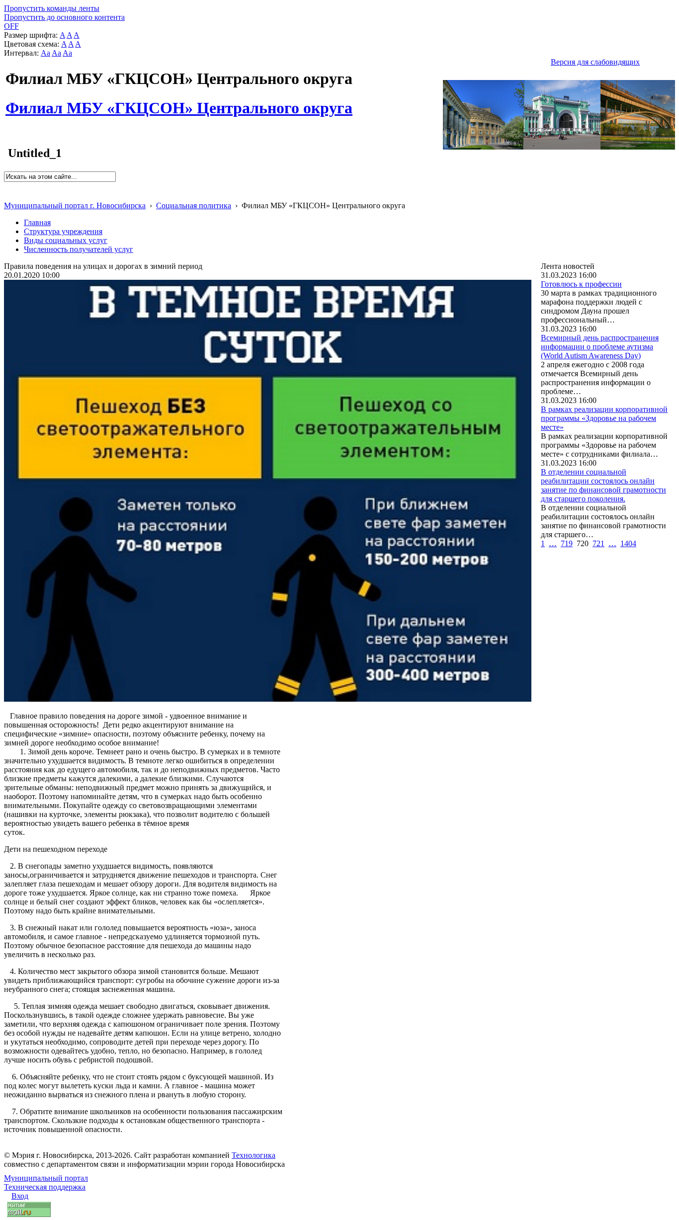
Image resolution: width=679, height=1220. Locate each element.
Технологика (253, 1155)
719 (567, 543)
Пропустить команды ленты (51, 8)
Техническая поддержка (44, 1187)
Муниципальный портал (46, 1178)
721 (598, 543)
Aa (45, 53)
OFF (11, 26)
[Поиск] (7, 186)
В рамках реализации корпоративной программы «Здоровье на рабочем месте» (604, 418)
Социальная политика (193, 205)
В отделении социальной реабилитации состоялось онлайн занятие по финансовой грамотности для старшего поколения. (603, 485)
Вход (19, 1196)
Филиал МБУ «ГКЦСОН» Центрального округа (178, 102)
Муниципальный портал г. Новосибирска (75, 205)
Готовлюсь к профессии (581, 284)
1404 (628, 543)
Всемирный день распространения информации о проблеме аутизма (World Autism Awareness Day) (600, 346)
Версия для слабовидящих (595, 62)
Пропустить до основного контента (64, 17)
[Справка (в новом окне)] (8, 195)
